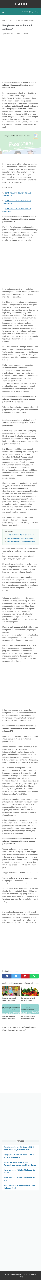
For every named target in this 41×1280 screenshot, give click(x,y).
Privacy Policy (22, 1274)
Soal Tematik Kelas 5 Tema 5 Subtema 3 (21, 542)
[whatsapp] (34, 976)
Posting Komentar (22, 34)
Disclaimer (31, 1274)
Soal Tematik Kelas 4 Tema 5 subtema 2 (21, 538)
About (7, 1274)
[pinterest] (25, 976)
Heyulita (20, 4)
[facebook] (6, 976)
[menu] (3, 12)
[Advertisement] (20, 58)
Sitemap (20, 1276)
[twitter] (16, 976)
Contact (13, 1274)
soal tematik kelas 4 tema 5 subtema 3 (20, 535)
